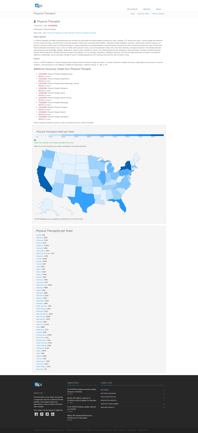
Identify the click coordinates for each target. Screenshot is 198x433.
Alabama (39, 238)
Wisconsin (40, 364)
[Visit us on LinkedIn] (52, 414)
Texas (38, 351)
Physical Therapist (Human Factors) (55, 98)
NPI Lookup (132, 9)
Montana (39, 303)
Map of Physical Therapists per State (55, 33)
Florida (38, 259)
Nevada (39, 322)
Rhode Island (41, 340)
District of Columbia (43, 253)
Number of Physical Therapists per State (82, 33)
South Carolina (41, 343)
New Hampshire (42, 314)
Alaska (38, 235)
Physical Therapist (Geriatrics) (53, 88)
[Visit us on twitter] (47, 414)
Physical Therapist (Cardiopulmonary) (56, 74)
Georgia (39, 261)
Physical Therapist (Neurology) (53, 102)
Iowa (38, 266)
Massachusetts (41, 285)
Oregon (39, 332)
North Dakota (41, 309)
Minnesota (40, 295)
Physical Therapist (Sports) (52, 112)
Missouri (39, 298)
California (39, 245)
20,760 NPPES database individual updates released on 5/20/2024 (81, 390)
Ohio (38, 327)
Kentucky (39, 280)
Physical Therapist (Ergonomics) (54, 79)
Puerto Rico (40, 338)
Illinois (38, 272)
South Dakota (41, 345)
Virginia (39, 356)
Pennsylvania (41, 335)
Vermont (39, 359)
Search (146, 9)
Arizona (39, 243)
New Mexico (40, 319)
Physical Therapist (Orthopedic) (54, 117)
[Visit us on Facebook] (36, 414)
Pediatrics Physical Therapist (53, 107)
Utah (38, 353)
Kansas (39, 277)
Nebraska (39, 311)
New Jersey (40, 316)
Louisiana (39, 282)
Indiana (39, 274)
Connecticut (40, 251)
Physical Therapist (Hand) (52, 93)
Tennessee (40, 348)
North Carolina (41, 306)
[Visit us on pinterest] (41, 414)
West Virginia (41, 366)
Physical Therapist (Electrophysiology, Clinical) (59, 83)
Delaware (39, 256)
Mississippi (40, 301)
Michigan (39, 293)
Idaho (38, 269)
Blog (158, 9)
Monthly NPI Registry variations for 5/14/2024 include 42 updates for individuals (81, 399)
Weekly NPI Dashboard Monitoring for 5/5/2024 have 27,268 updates (79, 416)
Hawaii (38, 264)
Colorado (39, 248)
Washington (40, 361)
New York (39, 324)
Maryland (39, 288)
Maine (38, 290)
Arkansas (39, 240)
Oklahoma (40, 330)
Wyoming (39, 369)
